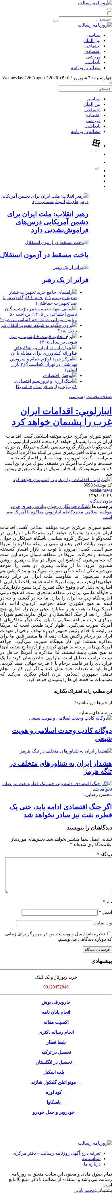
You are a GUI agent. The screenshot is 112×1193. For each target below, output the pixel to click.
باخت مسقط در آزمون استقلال (44, 255)
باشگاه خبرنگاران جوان (69, 506)
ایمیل (105, 912)
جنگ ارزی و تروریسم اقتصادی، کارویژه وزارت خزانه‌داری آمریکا (45, 384)
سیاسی (93, 35)
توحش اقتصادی (57, 375)
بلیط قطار (56, 1042)
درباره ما (92, 1164)
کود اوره (56, 1092)
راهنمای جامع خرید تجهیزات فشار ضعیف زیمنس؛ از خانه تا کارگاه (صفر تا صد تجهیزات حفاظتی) (40, 297)
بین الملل (92, 40)
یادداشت (92, 62)
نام (107, 901)
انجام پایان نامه (56, 1012)
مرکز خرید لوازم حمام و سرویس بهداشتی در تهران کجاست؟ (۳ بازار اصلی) (43, 364)
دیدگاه (104, 854)
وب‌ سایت (102, 922)
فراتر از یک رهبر (65, 279)
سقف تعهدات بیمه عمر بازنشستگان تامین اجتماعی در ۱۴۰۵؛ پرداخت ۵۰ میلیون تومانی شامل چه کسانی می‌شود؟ (38, 314)
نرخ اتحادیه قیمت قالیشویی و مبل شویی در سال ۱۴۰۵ (43, 339)
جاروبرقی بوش (56, 1002)
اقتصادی (92, 51)
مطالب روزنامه (86, 67)
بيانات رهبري (34, 506)
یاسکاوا (56, 1102)
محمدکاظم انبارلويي (64, 511)
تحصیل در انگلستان (56, 1062)
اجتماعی (92, 45)
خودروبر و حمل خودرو (56, 1112)
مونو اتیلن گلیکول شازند (56, 1082)
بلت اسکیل (56, 1072)
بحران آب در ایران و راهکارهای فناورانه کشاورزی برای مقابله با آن (44, 350)
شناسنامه (91, 1158)
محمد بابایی (84, 1190)
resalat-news (101, 490)
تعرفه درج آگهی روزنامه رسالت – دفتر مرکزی (57, 1153)
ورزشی (93, 56)
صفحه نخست (99, 396)
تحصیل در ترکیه (56, 1052)
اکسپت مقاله (56, 1022)
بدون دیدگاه (101, 501)
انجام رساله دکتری (56, 1032)
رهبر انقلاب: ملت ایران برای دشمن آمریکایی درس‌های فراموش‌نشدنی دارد (47, 222)
